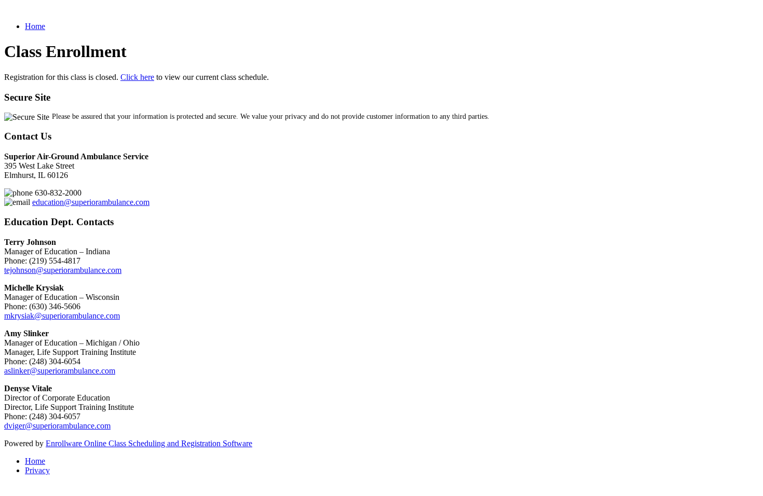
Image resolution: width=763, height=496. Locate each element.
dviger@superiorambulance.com (57, 425)
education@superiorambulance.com (90, 202)
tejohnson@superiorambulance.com (62, 270)
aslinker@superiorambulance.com (59, 370)
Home (35, 26)
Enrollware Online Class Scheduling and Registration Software (149, 443)
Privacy (37, 470)
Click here (137, 77)
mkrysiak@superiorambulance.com (62, 315)
